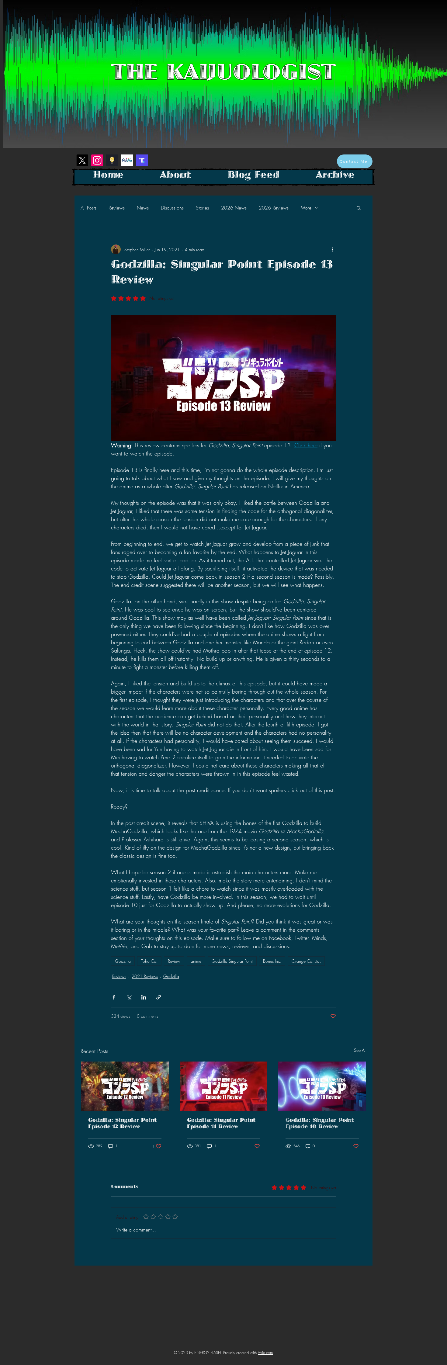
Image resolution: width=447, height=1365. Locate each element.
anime (196, 961)
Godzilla (123, 961)
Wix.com (265, 1352)
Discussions (172, 207)
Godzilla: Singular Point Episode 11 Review (221, 1124)
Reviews (117, 207)
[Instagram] (97, 160)
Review (174, 961)
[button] (359, 207)
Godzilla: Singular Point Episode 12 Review (122, 1124)
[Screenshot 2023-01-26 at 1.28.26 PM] (142, 160)
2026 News (234, 207)
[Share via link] (158, 997)
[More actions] (332, 249)
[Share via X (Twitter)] (129, 997)
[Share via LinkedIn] (144, 997)
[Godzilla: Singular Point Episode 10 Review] (322, 1086)
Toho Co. (149, 961)
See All (360, 1050)
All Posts (88, 207)
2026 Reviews (274, 207)
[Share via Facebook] (114, 997)
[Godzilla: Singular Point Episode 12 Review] (125, 1086)
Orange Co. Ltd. (306, 961)
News (143, 207)
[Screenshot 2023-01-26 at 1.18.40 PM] (112, 160)
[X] (82, 160)
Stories (202, 207)
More (306, 207)
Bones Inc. (272, 961)
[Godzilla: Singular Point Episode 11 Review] (224, 1086)
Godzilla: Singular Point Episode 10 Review (320, 1124)
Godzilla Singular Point (232, 961)
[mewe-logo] (127, 160)
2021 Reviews (145, 976)
